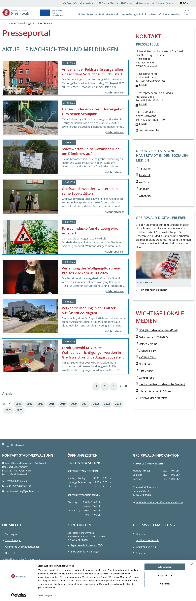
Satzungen (11, 534)
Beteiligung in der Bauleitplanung (23, 559)
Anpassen (163, 575)
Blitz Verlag (146, 371)
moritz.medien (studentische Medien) (162, 384)
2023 (107, 403)
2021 (85, 403)
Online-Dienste (110, 3)
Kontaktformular (149, 130)
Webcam (144, 3)
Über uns (141, 534)
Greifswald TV (147, 350)
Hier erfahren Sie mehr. (153, 289)
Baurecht (10, 553)
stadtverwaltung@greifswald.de (22, 491)
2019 (63, 403)
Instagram (145, 168)
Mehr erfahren (115, 92)
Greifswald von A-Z (146, 546)
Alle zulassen (164, 567)
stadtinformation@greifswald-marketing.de (159, 502)
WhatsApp (145, 195)
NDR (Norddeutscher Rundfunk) (158, 330)
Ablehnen (165, 583)
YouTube (144, 182)
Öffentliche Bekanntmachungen (22, 546)
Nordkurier (146, 364)
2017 (40, 403)
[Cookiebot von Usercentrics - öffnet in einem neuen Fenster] (18, 595)
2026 (19, 410)
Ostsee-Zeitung (148, 344)
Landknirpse (146, 377)
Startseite (7, 23)
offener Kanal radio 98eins (155, 391)
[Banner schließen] (192, 564)
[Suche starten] (186, 13)
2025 (8, 410)
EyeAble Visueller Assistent (80, 3)
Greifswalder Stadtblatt (152, 398)
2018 (52, 403)
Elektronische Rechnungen (85, 551)
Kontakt (128, 3)
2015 (18, 403)
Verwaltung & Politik (28, 23)
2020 (74, 403)
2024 (118, 403)
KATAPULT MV (147, 357)
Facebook (145, 175)
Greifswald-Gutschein (147, 540)
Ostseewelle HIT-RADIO (153, 337)
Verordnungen (13, 540)
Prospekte (141, 553)
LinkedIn (144, 189)
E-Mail (143, 85)
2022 (96, 403)
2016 (29, 403)
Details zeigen (45, 595)
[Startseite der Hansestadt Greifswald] (16, 12)
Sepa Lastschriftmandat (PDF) (87, 545)
